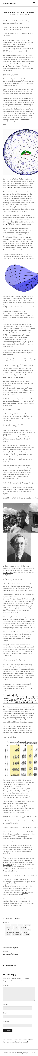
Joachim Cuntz (21, 570)
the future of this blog (10, 954)
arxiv (7, 925)
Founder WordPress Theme (12, 1053)
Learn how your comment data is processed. (18, 1041)
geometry (27, 925)
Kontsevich (23, 927)
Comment (6, 985)
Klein (16, 927)
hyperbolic (9, 927)
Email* (5, 1013)
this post (25, 892)
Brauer (14, 925)
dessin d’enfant (13, 188)
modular (8, 929)
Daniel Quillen (8, 572)
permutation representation (13, 932)
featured (17, 918)
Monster (9, 21)
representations (17, 934)
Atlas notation (28, 722)
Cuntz (20, 925)
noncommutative (25, 929)
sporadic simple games (10, 948)
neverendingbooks (9, 3)
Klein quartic (22, 98)
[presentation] (10, 75)
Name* (5, 1004)
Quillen (25, 932)
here (10, 671)
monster (16, 929)
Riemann (27, 934)
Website (6, 1022)
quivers (8, 934)
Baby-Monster (7, 864)
